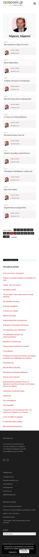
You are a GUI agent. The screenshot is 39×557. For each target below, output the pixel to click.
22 (8, 236)
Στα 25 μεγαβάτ (8, 405)
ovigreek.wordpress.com (10, 480)
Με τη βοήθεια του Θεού (11, 301)
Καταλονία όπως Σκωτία (14, 135)
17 (25, 233)
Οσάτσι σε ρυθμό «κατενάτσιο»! (17, 153)
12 (8, 233)
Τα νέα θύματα (8, 351)
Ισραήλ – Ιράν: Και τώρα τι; (12, 285)
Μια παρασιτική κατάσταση (12, 426)
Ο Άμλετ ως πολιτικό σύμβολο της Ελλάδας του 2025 (19, 510)
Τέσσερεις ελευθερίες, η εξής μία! (18, 171)
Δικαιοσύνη (7, 396)
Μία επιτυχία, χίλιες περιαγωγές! (18, 99)
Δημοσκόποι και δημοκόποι (15, 208)
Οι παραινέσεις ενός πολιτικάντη (14, 330)
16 (22, 233)
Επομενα (14, 237)
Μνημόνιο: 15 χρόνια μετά (12, 341)
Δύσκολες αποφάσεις (10, 306)
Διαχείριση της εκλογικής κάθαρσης (15, 372)
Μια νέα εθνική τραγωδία (11, 367)
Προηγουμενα (7, 230)
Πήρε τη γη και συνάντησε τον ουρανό (16, 346)
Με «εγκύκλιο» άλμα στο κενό (16, 45)
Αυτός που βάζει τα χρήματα (12, 417)
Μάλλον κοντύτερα (9, 316)
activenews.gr (7, 491)
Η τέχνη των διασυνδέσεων (15, 117)
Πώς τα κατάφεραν (9, 400)
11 (4, 233)
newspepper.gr (7, 484)
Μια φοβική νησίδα (9, 290)
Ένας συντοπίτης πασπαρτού (13, 273)
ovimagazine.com (8, 477)
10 (31, 230)
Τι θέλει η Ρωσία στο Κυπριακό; (17, 81)
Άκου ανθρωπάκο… (11, 63)
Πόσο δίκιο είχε (8, 363)
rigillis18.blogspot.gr (9, 494)
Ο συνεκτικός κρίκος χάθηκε (12, 421)
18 (29, 233)
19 (32, 233)
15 (18, 233)
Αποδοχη (24, 551)
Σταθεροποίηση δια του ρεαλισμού (15, 320)
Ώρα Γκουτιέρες (10, 189)
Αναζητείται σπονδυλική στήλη (13, 391)
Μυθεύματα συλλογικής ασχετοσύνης (16, 325)
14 (15, 233)
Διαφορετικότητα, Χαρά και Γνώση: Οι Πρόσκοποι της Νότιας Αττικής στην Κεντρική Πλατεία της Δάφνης (18, 384)
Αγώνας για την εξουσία (11, 377)
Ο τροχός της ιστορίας (10, 311)
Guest (6, 42)
